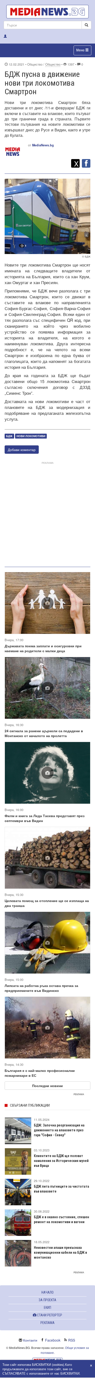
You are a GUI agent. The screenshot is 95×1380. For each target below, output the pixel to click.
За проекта (47, 1300)
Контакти (30, 1340)
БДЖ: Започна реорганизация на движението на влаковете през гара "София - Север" (59, 1130)
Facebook (52, 1340)
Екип (47, 1308)
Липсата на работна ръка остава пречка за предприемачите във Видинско (41, 988)
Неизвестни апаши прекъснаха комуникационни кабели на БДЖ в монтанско (60, 1252)
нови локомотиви (31, 436)
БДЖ (9, 436)
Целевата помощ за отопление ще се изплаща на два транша (47, 903)
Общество (52, 64)
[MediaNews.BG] (47, 11)
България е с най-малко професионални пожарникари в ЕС (40, 1073)
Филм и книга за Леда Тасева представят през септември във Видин (45, 818)
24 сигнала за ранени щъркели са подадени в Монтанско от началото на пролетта (44, 733)
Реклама (47, 1323)
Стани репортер (49, 1315)
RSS (71, 1340)
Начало (47, 1292)
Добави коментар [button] (22, 449)
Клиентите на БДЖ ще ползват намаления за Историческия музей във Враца (61, 1161)
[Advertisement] (47, 513)
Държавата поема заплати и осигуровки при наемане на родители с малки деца (43, 648)
